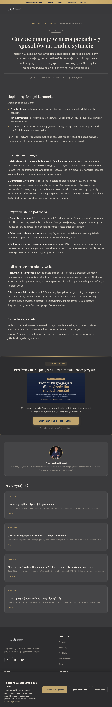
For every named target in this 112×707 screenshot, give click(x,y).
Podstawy (62, 647)
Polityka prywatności (12, 701)
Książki (61, 2)
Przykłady (62, 653)
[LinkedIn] (7, 659)
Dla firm (83, 2)
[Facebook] (14, 659)
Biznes (61, 664)
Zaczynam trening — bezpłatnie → (56, 420)
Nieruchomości (64, 658)
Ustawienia (100, 689)
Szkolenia (72, 2)
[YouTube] (22, 659)
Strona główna (35, 23)
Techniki (53, 23)
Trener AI (50, 2)
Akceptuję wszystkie (54, 689)
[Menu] (105, 9)
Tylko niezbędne (79, 689)
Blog (45, 23)
